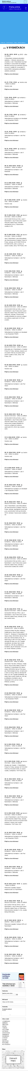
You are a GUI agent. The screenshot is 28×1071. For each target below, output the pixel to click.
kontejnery (22, 97)
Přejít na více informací (11, 74)
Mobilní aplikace (6, 1)
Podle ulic (3, 42)
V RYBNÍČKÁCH (6, 1021)
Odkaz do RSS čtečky (7, 1002)
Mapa (15, 42)
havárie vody (23, 82)
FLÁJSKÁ (4, 1039)
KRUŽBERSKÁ (5, 1036)
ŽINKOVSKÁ (5, 1024)
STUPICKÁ (4, 1037)
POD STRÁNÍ (5, 1029)
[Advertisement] (14, 27)
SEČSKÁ (4, 1026)
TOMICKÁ (4, 1028)
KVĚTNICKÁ (5, 1031)
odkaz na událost (10, 83)
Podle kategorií (9, 42)
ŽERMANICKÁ (5, 1034)
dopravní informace (10, 306)
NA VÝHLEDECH (6, 1044)
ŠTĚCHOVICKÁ (6, 1032)
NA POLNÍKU (5, 1042)
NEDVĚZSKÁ (5, 1041)
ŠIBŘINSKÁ (5, 1023)
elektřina (25, 883)
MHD (21, 54)
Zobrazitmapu (13, 1059)
